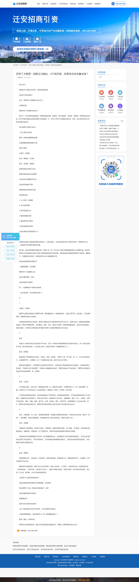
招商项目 (81, 4)
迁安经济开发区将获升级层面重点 (109, 137)
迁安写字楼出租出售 (61, 549)
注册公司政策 (10, 246)
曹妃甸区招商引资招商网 (54, 546)
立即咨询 (101, 99)
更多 (100, 77)
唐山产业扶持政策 (70, 546)
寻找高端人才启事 (104, 140)
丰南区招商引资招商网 (37, 546)
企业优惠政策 (66, 556)
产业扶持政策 (63, 4)
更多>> (122, 121)
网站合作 (78, 565)
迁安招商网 (16, 65)
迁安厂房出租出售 (33, 549)
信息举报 (72, 565)
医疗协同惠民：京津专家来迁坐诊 (109, 145)
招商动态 (73, 4)
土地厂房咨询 (10, 250)
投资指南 (53, 4)
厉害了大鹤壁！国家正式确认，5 (109, 128)
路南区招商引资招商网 (20, 546)
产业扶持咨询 (10, 254)
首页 (38, 4)
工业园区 (89, 4)
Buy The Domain (63, 565)
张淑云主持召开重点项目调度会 (108, 131)
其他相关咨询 (10, 258)
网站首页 (37, 556)
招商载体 (102, 556)
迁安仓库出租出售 (47, 549)
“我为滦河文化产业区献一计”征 (108, 142)
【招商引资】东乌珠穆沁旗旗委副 (109, 125)
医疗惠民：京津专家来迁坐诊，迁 (109, 148)
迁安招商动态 (23, 65)
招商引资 (45, 4)
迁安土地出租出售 (19, 549)
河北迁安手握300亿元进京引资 (108, 134)
